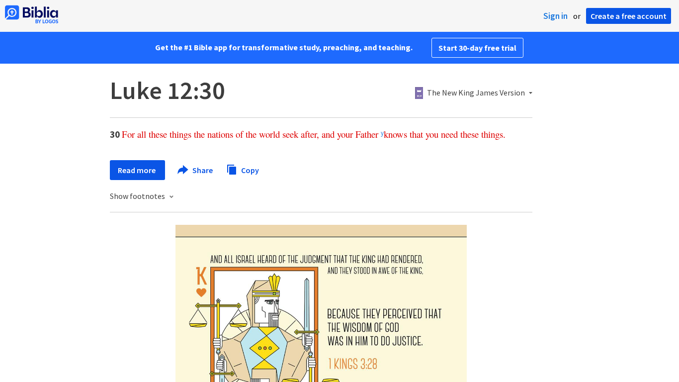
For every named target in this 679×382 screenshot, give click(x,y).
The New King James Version (476, 93)
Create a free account (629, 16)
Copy (249, 169)
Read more (137, 170)
